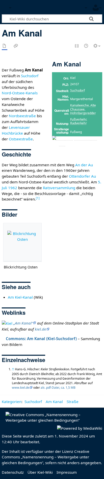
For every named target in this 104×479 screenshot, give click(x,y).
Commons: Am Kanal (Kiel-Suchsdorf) (41, 338)
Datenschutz (13, 472)
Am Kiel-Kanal (20, 297)
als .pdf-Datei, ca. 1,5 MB (58, 387)
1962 (12, 187)
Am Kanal (54, 401)
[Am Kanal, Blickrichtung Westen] (77, 141)
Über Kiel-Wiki (40, 472)
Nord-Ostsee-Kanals (20, 92)
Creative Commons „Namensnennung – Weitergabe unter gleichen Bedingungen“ (45, 457)
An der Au (84, 164)
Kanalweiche (79, 105)
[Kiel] (7, 323)
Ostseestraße (21, 138)
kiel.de (40, 329)
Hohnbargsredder (83, 113)
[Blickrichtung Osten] (22, 242)
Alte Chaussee (83, 107)
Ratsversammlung (59, 187)
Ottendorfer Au (82, 176)
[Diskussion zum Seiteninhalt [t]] (16, 46)
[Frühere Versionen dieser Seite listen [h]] (86, 46)
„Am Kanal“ (23, 323)
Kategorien (11, 401)
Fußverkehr (78, 119)
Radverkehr (78, 123)
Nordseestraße (22, 115)
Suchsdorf (77, 90)
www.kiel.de (20, 387)
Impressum (67, 472)
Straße (73, 401)
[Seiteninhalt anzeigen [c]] (4, 46)
